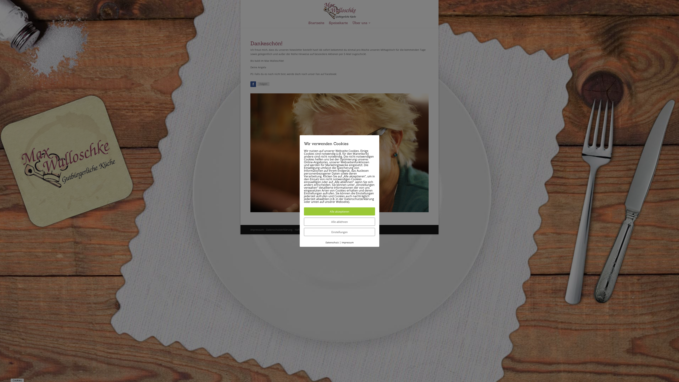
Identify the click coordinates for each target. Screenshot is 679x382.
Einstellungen (339, 232)
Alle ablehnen (339, 222)
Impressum (348, 242)
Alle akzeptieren (339, 211)
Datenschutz (332, 242)
